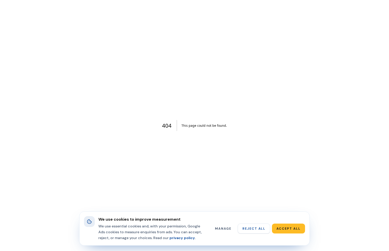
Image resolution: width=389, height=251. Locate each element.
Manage (223, 229)
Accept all (288, 229)
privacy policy (182, 237)
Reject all (254, 229)
